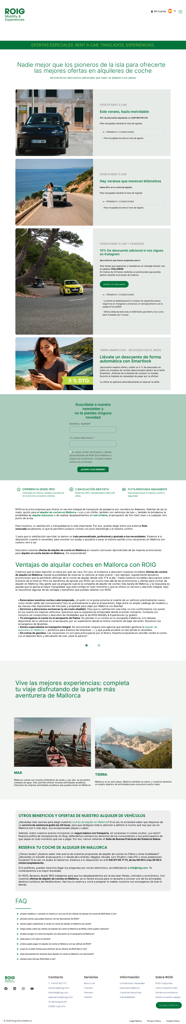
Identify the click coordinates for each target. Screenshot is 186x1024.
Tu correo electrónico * (82, 437)
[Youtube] (32, 988)
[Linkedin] (14, 988)
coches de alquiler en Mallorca (90, 822)
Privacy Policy (154, 1021)
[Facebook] (5, 988)
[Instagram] (23, 988)
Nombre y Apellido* (80, 423)
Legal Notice (135, 1021)
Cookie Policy (173, 1021)
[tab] (87, 645)
